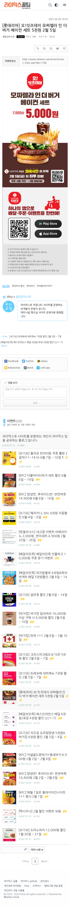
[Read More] (35, 460)
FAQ (26, 886)
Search (25, 849)
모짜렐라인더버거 (44, 286)
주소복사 (21, 37)
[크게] (44, 48)
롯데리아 (30, 286)
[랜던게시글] (64, 48)
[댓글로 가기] (57, 48)
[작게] (51, 48)
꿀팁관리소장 (8, 37)
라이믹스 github (29, 881)
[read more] (35, 440)
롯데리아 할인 (18, 286)
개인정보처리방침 (12, 886)
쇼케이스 (36, 886)
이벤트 (11, 421)
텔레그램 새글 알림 (53, 886)
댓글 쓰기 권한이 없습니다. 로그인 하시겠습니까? (29, 389)
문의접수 (44, 881)
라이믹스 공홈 (10, 881)
